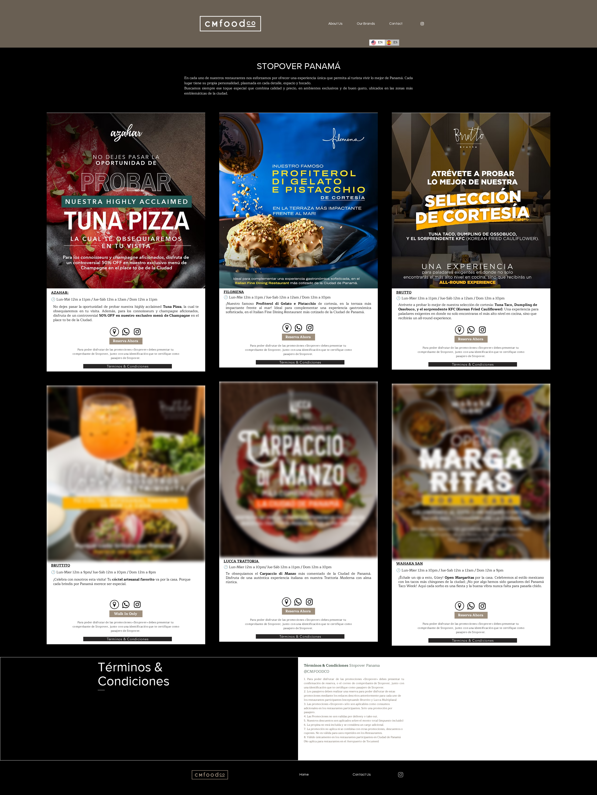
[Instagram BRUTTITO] (137, 604)
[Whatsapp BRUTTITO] (125, 604)
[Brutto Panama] (459, 329)
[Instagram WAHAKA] (482, 605)
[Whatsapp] (125, 331)
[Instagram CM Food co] (422, 23)
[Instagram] (137, 331)
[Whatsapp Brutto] (471, 329)
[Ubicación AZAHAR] (114, 331)
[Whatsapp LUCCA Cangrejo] (297, 601)
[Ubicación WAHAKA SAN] (459, 605)
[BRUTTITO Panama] (114, 604)
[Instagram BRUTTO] (482, 329)
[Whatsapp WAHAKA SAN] (471, 605)
